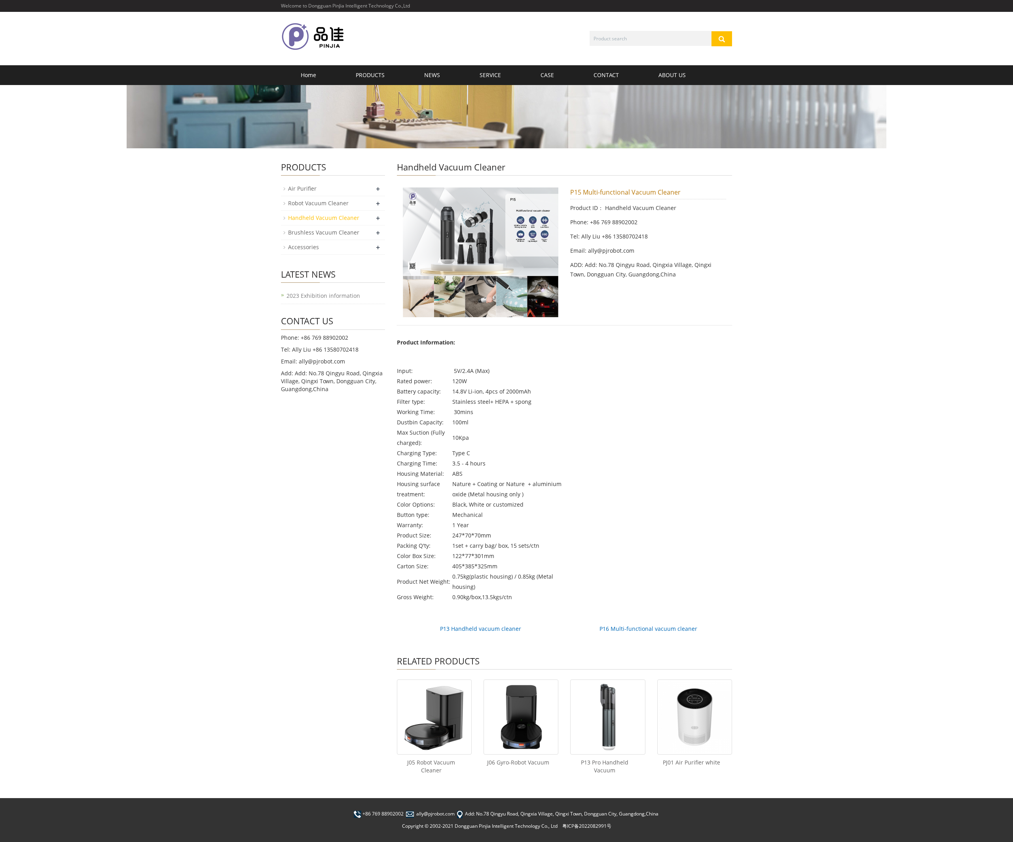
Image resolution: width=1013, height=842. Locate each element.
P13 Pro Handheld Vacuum (604, 766)
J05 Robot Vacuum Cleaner (431, 766)
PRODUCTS (370, 75)
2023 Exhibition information (323, 295)
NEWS (432, 75)
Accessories (303, 247)
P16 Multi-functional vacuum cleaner (648, 628)
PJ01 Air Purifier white (691, 762)
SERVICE (490, 75)
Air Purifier (302, 188)
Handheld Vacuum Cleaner (323, 217)
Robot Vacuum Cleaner (318, 203)
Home (308, 75)
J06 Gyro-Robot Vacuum (518, 762)
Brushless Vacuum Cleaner (323, 232)
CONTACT (606, 75)
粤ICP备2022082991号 (586, 826)
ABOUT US (672, 75)
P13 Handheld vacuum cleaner (480, 628)
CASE (547, 75)
